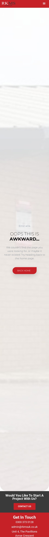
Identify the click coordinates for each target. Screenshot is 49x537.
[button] (44, 3)
